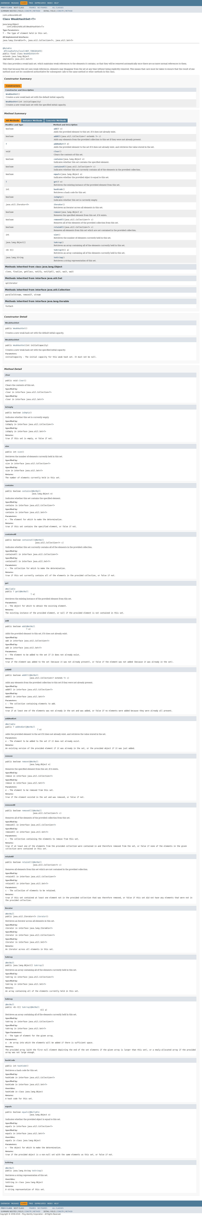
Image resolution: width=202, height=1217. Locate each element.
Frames (32, 8)
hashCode (58, 189)
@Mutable (7, 48)
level (22, 51)
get (55, 182)
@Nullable (10, 589)
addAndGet (59, 144)
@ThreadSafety (11, 51)
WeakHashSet (30, 54)
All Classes (57, 8)
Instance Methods (32, 120)
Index (49, 3)
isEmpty (57, 197)
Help (56, 3)
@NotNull (36, 491)
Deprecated (40, 3)
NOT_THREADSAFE (33, 51)
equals (57, 174)
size (56, 235)
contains (58, 159)
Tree (31, 3)
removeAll (59, 220)
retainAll (59, 227)
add (55, 129)
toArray (57, 242)
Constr (28, 11)
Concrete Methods (56, 120)
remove (57, 212)
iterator (58, 204)
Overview (5, 3)
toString (58, 257)
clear (56, 151)
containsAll (60, 167)
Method (36, 11)
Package (15, 3)
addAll (57, 136)
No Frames (42, 8)
